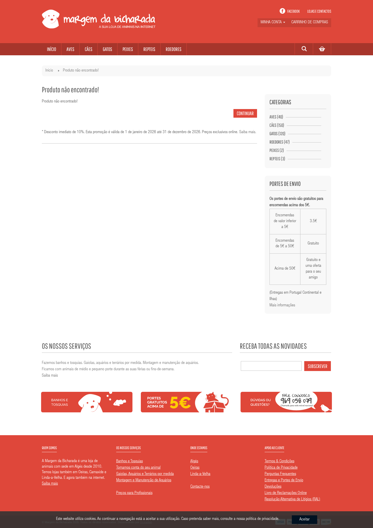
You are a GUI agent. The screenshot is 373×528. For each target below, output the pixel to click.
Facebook (293, 11)
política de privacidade (262, 519)
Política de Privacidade (281, 468)
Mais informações (282, 306)
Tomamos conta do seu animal (138, 468)
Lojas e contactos (319, 11)
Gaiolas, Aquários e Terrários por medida (145, 474)
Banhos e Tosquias (129, 462)
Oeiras (194, 468)
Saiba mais (247, 132)
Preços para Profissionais (134, 493)
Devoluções (273, 487)
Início (49, 71)
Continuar (245, 113)
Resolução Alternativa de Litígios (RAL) (292, 500)
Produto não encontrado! (81, 71)
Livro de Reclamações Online (286, 493)
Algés (194, 462)
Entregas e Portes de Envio (284, 481)
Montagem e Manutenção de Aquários (143, 481)
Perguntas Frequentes (280, 474)
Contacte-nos (200, 487)
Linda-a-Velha (200, 474)
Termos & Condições (279, 462)
